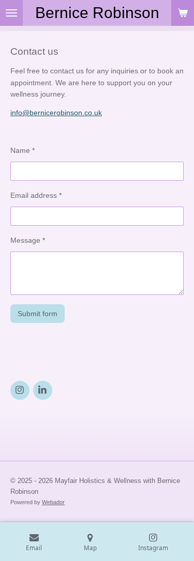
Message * (27, 240)
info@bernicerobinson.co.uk (56, 112)
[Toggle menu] (11, 13)
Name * (22, 150)
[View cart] (182, 13)
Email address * (36, 195)
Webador (53, 502)
